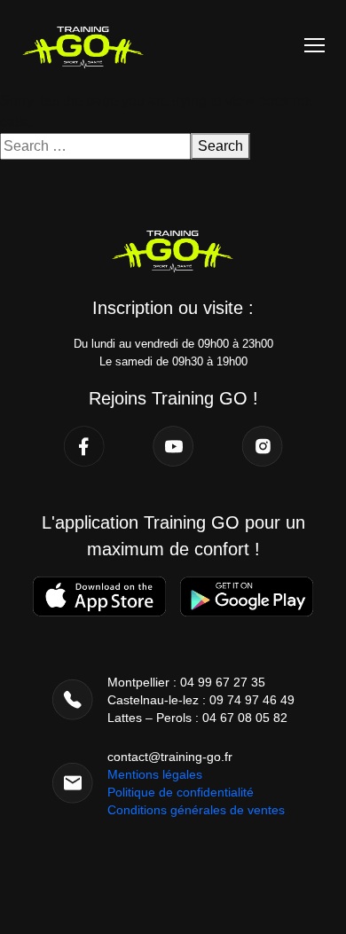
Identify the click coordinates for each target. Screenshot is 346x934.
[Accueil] (83, 43)
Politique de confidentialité (180, 792)
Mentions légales (154, 774)
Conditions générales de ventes (196, 810)
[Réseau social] (84, 446)
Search (220, 145)
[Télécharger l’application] (99, 596)
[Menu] (314, 45)
